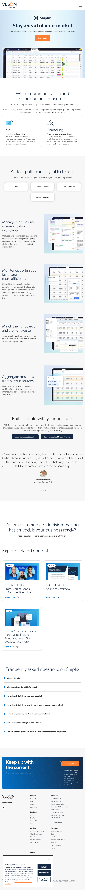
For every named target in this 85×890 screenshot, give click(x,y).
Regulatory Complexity (58, 804)
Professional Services (37, 831)
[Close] (49, 859)
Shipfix (32, 818)
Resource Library (56, 831)
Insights (32, 804)
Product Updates (56, 845)
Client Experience (36, 834)
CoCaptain (33, 807)
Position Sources (42, 197)
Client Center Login (69, 881)
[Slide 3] (45, 490)
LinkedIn (3, 807)
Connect (33, 799)
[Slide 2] (43, 490)
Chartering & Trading (57, 812)
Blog (52, 834)
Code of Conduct (57, 881)
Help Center (34, 842)
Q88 (31, 823)
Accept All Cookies (44, 866)
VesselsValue (34, 821)
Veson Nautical (9, 5)
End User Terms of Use (62, 880)
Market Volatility (56, 801)
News (53, 848)
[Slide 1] (41, 490)
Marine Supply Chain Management (57, 816)
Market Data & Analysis (37, 837)
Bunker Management (58, 820)
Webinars (54, 842)
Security (73, 880)
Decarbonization (56, 798)
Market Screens (43, 186)
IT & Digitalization (56, 822)
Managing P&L (55, 810)
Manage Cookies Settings (44, 879)
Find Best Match (69, 186)
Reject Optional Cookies (44, 873)
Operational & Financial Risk (60, 807)
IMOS (32, 815)
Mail (16, 186)
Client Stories (55, 837)
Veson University (35, 839)
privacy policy (68, 772)
